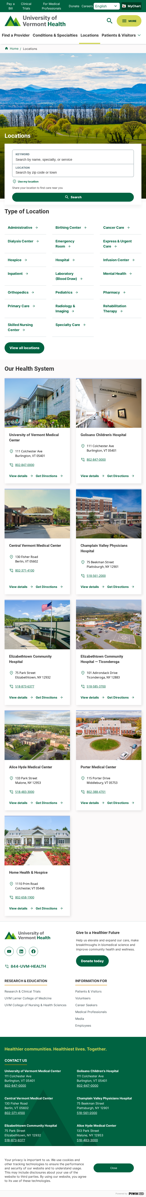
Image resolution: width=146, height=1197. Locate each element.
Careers (87, 6)
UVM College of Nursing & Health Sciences (35, 1005)
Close (113, 1168)
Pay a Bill (11, 6)
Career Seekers (86, 1005)
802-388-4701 (96, 792)
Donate (74, 6)
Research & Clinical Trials (22, 991)
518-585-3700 (96, 686)
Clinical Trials (26, 6)
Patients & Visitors (119, 35)
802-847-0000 (24, 465)
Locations (90, 35)
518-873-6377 (24, 686)
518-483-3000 (24, 792)
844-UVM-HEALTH (28, 966)
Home (14, 48)
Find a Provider (16, 35)
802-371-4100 (24, 570)
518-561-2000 (96, 576)
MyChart (134, 6)
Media (79, 1019)
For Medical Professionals (51, 6)
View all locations (24, 348)
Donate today (92, 961)
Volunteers (82, 998)
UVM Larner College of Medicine (28, 998)
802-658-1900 (24, 897)
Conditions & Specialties (55, 35)
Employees (83, 1025)
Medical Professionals (91, 1012)
